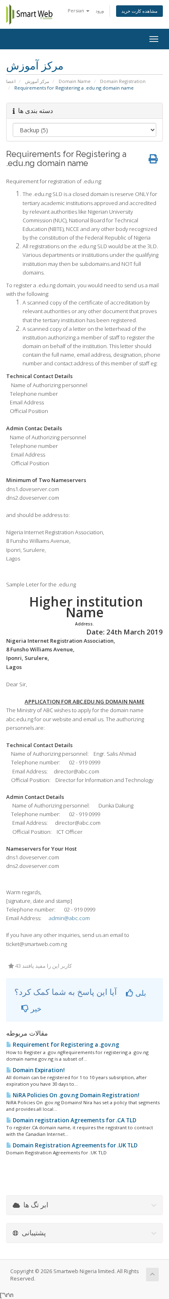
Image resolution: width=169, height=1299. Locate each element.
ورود (100, 10)
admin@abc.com (69, 918)
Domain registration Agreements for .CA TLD (73, 1120)
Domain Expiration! (38, 1070)
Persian (76, 10)
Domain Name (75, 81)
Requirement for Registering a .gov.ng (65, 1044)
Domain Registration (123, 81)
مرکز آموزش (37, 81)
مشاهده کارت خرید (139, 11)
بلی (139, 993)
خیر (35, 1008)
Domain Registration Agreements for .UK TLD (74, 1145)
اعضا (11, 81)
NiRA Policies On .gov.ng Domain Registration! (75, 1095)
